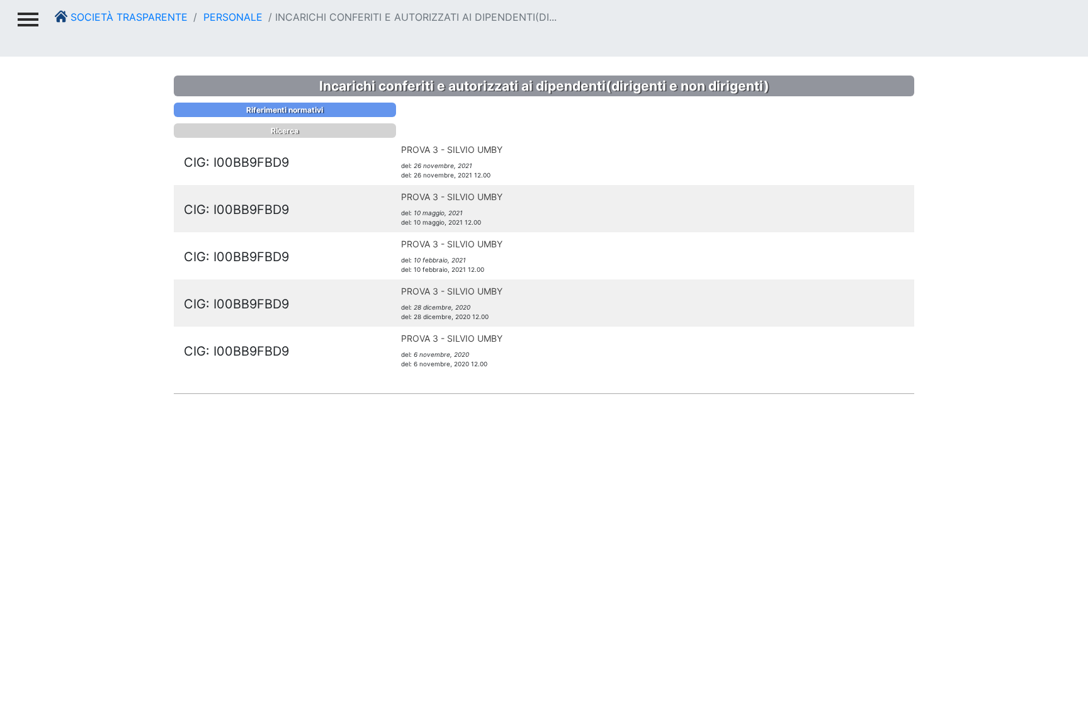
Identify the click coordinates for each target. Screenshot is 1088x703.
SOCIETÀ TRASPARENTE (127, 17)
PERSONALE (231, 17)
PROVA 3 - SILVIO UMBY (451, 149)
